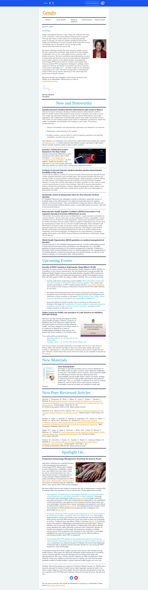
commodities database (95, 285)
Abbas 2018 (93, 521)
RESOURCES (87, 20)
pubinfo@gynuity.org (49, 81)
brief (72, 380)
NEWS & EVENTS (74, 21)
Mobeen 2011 (68, 481)
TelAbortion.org (49, 143)
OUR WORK (61, 20)
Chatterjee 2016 (70, 506)
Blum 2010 (46, 481)
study (49, 543)
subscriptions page (58, 585)
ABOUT (48, 20)
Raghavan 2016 (79, 498)
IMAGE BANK (100, 20)
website (48, 353)
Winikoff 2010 (56, 481)
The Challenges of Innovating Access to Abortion (53, 159)
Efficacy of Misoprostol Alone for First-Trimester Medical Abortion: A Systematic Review (73, 412)
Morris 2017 (60, 510)
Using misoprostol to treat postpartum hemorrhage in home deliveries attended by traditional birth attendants (73, 433)
